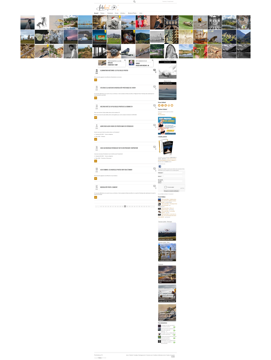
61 (146, 206)
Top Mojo (136, 355)
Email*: (160, 176)
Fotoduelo (110, 13)
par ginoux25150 (163, 77)
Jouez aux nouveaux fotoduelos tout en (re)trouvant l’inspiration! (119, 148)
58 (139, 206)
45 (108, 206)
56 (134, 206)
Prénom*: (160, 172)
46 (110, 206)
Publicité (131, 355)
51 (122, 206)
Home (127, 355)
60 (144, 206)
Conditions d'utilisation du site (159, 355)
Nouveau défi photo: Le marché (108, 187)
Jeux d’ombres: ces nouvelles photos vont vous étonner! (116, 169)
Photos (101, 13)
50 (120, 206)
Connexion (164, 1)
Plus (95, 79)
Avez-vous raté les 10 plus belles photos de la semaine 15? (116, 106)
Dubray (138, 63)
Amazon (160, 113)
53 (127, 206)
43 (103, 206)
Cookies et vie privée (171, 355)
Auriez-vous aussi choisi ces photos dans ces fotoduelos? (117, 126)
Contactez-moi (149, 355)
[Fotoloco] (107, 7)
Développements (142, 355)
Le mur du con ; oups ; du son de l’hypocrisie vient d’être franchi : (167, 215)
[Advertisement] (151, 7)
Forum (116, 13)
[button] (160, 166)
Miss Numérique (161, 114)
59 (141, 206)
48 (115, 206)
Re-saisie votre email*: (160, 181)
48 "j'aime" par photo (167, 83)
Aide (140, 13)
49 (117, 206)
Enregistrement (170, 1)
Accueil (96, 13)
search (134, 1)
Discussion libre (165, 199)
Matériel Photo (131, 13)
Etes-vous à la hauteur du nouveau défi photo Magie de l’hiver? (118, 88)
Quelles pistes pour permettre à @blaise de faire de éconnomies (167, 201)
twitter (172, 356)
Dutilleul (110, 63)
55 (132, 206)
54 (129, 206)
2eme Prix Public (167, 62)
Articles (122, 13)
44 (105, 206)
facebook (174, 356)
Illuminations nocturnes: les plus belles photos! (114, 70)
